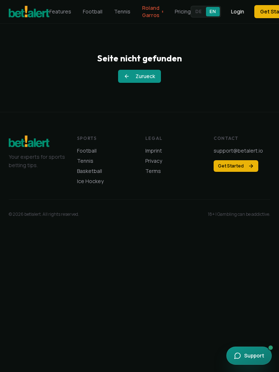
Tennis (122, 11)
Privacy (153, 160)
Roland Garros (150, 11)
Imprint (153, 150)
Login (237, 11)
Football (92, 11)
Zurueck (145, 76)
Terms (153, 170)
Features (60, 11)
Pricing (183, 11)
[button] (206, 11)
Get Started (231, 166)
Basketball (89, 170)
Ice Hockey (90, 181)
